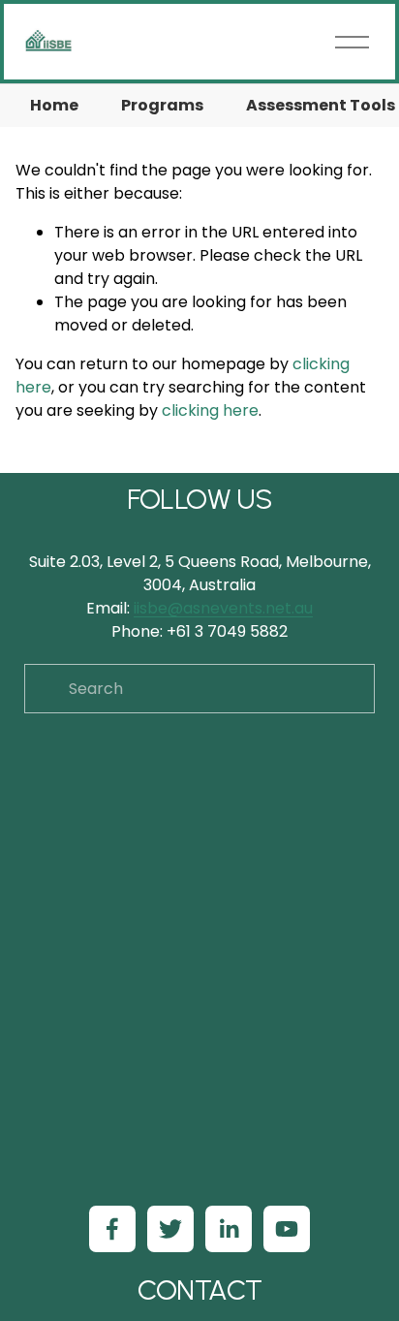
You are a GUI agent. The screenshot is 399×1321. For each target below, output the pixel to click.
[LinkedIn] (228, 1229)
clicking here (210, 410)
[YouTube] (286, 1229)
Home (54, 105)
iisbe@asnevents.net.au (223, 608)
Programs (162, 105)
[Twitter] (170, 1229)
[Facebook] (112, 1229)
